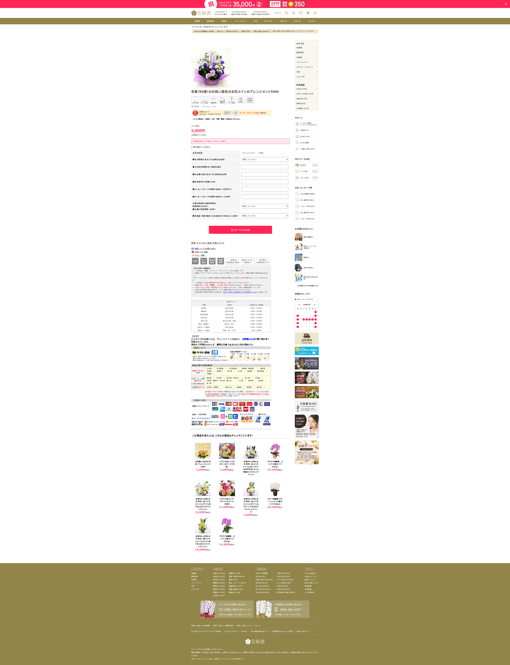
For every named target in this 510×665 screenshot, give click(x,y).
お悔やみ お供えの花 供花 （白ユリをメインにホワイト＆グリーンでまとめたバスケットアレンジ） (251, 505)
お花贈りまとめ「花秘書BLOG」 (308, 285)
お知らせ (244, 631)
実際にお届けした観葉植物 (223, 625)
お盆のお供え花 (282, 586)
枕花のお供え (261, 576)
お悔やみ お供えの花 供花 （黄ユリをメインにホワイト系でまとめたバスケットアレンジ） (203, 541)
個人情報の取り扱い (258, 631)
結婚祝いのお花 (235, 592)
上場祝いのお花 (219, 595)
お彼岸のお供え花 (283, 589)
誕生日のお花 (301, 98)
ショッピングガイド (230, 631)
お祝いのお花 (301, 89)
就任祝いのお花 (219, 579)
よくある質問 (309, 592)
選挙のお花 (233, 579)
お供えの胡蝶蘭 (261, 573)
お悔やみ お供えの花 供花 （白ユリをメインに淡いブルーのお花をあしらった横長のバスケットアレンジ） (251, 468)
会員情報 (308, 589)
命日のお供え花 (261, 583)
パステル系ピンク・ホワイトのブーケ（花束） (227, 501)
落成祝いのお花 (219, 576)
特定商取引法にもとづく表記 (282, 631)
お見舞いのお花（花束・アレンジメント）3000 (203, 464)
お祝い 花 (220, 31)
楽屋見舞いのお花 (235, 586)
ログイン (278, 13)
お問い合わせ (302, 631)
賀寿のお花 (300, 103)
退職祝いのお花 (235, 573)
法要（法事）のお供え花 (264, 579)
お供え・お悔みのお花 (304, 93)
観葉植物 (300, 52)
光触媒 (299, 57)
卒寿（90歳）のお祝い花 (261, 31)
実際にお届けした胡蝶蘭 (200, 625)
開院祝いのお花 (219, 586)
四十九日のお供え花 (263, 589)
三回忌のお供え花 (283, 576)
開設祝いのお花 (219, 592)
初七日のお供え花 (262, 586)
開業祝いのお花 (219, 583)
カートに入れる (242, 230)
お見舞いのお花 (302, 108)
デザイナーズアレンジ (304, 67)
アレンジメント (249, 153)
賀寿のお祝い (246, 31)
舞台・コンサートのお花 (237, 583)
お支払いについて (311, 576)
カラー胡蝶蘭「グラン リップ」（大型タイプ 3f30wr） (275, 501)
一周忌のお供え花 (283, 573)
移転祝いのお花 (219, 573)
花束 (261, 153)
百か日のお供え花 (262, 592)
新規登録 (308, 586)
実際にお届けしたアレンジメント (248, 625)
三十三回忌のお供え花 (285, 579)
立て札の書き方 (310, 573)
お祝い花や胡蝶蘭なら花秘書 (204, 31)
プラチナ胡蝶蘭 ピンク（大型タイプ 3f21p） (275, 464)
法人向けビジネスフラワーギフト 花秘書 (205, 631)
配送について (309, 579)
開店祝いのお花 (219, 589)
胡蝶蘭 (299, 47)
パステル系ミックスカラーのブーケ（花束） (227, 464)
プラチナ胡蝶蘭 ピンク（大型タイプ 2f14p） (227, 539)
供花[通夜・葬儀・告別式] (286, 592)
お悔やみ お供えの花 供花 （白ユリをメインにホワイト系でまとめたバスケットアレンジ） (203, 504)
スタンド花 (300, 76)
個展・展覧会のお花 (236, 589)
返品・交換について (312, 583)
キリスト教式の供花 (284, 583)
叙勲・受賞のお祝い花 (237, 576)
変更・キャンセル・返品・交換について (208, 242)
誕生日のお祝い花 (232, 31)
